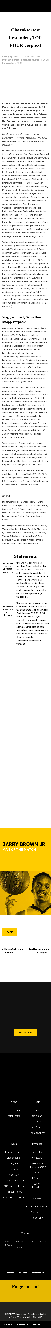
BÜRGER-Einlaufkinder (13, 1197)
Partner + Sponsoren (37, 1206)
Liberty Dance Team (13, 1180)
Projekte (37, 1143)
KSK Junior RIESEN (14, 1186)
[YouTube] (35, 6)
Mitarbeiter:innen (14, 1152)
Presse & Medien (19, 1247)
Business (37, 1198)
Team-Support (37, 1133)
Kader (37, 1110)
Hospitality (37, 1218)
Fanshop (23, 1273)
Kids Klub (14, 1174)
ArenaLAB (37, 1157)
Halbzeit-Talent (14, 1191)
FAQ (31, 1241)
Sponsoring (37, 1212)
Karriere (43, 1241)
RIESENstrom (37, 1178)
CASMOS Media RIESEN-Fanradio (37, 1165)
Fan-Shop (22, 1324)
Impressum (14, 1110)
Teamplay (37, 1152)
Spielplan (37, 1116)
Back (10, 932)
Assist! (37, 1172)
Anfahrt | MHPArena (8, 1243)
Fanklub (14, 1169)
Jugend (14, 1163)
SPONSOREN (25, 1032)
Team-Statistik (37, 1127)
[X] (15, 1294)
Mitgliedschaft (14, 1157)
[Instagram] (41, 6)
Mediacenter (38, 1273)
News (14, 1101)
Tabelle (37, 1121)
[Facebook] (47, 6)
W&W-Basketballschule (37, 1186)
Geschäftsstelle (20, 1241)
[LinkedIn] (44, 1294)
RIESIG (36, 1324)
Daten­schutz (14, 1116)
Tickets (10, 1273)
